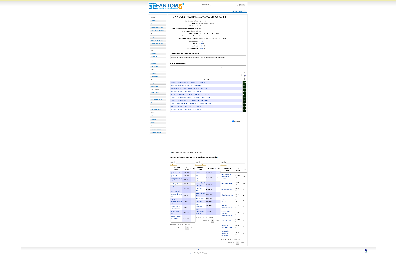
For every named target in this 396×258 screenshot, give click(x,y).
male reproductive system (200, 211)
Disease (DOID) (155, 96)
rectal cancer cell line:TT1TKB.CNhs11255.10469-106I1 (189, 88)
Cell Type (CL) (155, 92)
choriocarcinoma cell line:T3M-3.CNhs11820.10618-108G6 (190, 97)
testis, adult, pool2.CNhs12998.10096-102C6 (186, 91)
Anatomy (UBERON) (156, 99)
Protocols (153, 119)
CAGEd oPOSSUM (156, 109)
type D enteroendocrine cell (176, 201)
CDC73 (201, 41)
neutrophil (174, 184)
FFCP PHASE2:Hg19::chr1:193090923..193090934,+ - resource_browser (165, 5)
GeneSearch (205, 4)
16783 (201, 43)
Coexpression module (157, 27)
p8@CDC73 (238, 121)
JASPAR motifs (155, 106)
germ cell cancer (227, 183)
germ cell (174, 176)
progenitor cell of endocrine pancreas (176, 219)
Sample (206, 79)
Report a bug (193, 253)
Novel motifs (154, 102)
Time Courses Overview (157, 30)
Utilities (153, 122)
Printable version (156, 129)
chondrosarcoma (227, 195)
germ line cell (175, 173)
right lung (199, 201)
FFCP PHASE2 (239, 11)
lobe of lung (200, 198)
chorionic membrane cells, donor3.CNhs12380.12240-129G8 (191, 103)
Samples (153, 20)
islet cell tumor (227, 220)
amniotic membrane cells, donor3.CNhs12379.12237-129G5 (191, 94)
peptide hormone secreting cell (175, 189)
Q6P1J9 (201, 46)
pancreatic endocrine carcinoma (225, 233)
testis (198, 173)
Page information (156, 132)
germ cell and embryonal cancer (226, 176)
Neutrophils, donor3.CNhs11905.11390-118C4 (186, 85)
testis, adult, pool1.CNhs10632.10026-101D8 (186, 106)
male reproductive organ (200, 178)
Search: (223, 68)
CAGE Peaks (154, 56)
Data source (154, 115)
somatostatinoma (227, 189)
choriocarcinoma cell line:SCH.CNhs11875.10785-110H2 (189, 82)
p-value (187, 168)
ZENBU (201, 48)
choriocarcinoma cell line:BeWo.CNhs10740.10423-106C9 (190, 100)
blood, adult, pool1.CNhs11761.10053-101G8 (186, 109)
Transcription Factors (157, 23)
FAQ (198, 249)
